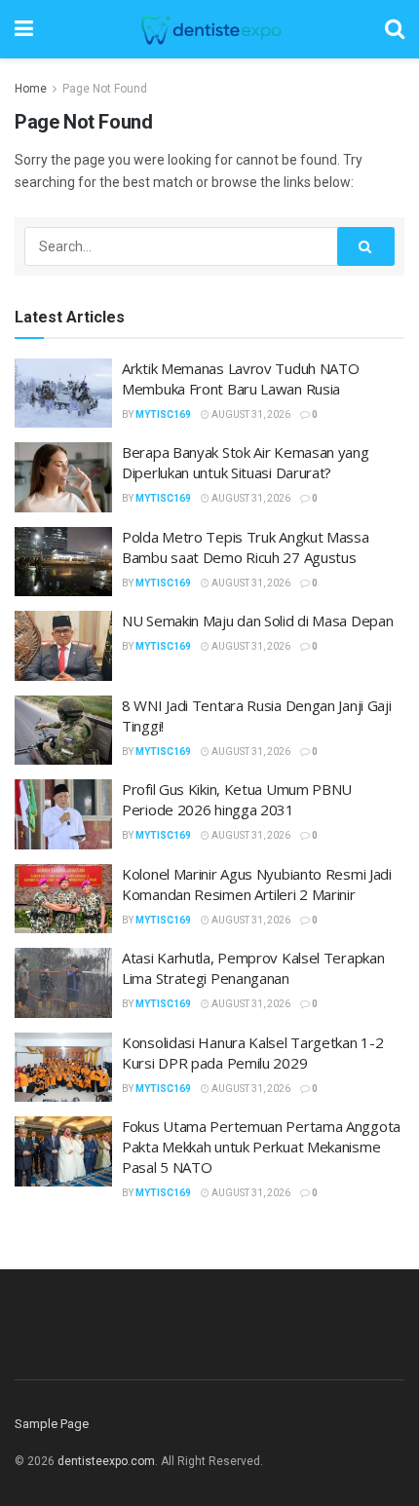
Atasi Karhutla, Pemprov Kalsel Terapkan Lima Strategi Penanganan (253, 968)
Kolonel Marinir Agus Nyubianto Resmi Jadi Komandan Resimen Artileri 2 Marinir (257, 884)
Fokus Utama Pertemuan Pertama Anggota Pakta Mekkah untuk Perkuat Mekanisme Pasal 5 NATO (261, 1146)
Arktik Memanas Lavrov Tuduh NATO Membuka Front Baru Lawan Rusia (240, 378)
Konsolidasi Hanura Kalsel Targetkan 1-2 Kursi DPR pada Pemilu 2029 (252, 1053)
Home (31, 88)
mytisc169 (163, 414)
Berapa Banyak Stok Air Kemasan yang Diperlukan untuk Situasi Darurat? (245, 462)
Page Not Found (104, 88)
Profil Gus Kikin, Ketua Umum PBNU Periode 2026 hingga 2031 (237, 799)
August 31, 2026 (250, 414)
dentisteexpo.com (106, 1461)
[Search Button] (366, 246)
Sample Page (52, 1423)
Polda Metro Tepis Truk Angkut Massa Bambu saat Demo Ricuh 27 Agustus (245, 547)
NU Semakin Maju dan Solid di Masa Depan (257, 620)
